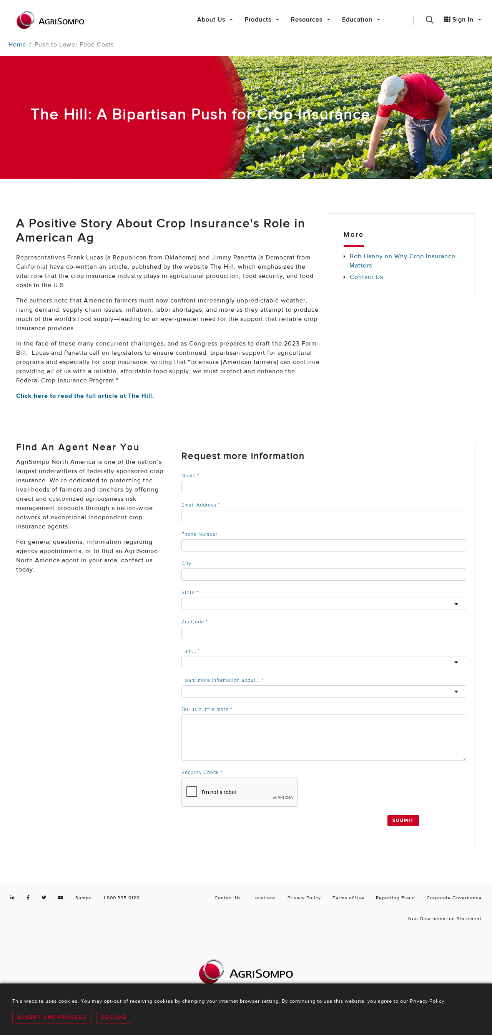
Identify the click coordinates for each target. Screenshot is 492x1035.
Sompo (83, 898)
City (186, 563)
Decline (114, 1017)
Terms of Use (348, 898)
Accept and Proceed (51, 1017)
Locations (264, 898)
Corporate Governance (454, 898)
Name (190, 475)
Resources (307, 20)
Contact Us (366, 277)
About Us (212, 20)
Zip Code (194, 622)
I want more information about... (222, 680)
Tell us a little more (206, 709)
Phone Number (199, 534)
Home (17, 45)
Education (358, 20)
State (189, 592)
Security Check (202, 772)
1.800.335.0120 (121, 898)
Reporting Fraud (395, 898)
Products (259, 20)
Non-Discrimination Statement (445, 919)
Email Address (200, 505)
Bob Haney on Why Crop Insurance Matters (402, 261)
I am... (190, 651)
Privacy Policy (304, 898)
